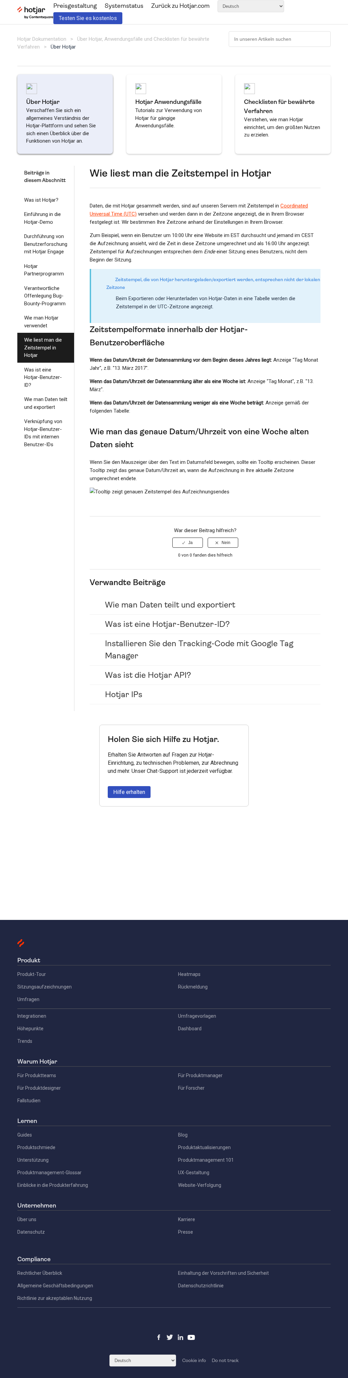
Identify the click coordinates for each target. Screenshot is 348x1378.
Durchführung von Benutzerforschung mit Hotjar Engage (45, 244)
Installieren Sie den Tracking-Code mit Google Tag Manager (199, 649)
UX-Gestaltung (193, 1172)
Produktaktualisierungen (204, 1147)
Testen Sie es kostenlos (88, 18)
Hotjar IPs (123, 694)
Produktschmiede (36, 1147)
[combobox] (280, 39)
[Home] (35, 17)
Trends (24, 1041)
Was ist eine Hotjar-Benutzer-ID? (43, 377)
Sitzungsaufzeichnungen (44, 987)
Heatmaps (189, 974)
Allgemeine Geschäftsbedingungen (55, 1285)
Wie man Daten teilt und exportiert (45, 403)
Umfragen (28, 999)
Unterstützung (33, 1160)
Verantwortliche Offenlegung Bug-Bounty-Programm (45, 296)
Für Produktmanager (200, 1075)
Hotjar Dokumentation (41, 39)
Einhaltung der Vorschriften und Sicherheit (223, 1273)
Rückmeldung (193, 987)
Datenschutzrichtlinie (201, 1285)
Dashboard (190, 1028)
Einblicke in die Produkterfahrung (52, 1185)
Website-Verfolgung (199, 1185)
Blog (183, 1135)
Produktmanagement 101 (206, 1160)
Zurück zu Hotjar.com (180, 5)
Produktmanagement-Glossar (49, 1172)
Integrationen (31, 1016)
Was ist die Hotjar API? (148, 675)
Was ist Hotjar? (41, 200)
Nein (226, 542)
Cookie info (194, 1360)
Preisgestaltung (75, 5)
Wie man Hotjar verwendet (41, 322)
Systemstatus (124, 5)
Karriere (186, 1219)
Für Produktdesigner (39, 1088)
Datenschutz (31, 1232)
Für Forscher (191, 1088)
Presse (185, 1232)
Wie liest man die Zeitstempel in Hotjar (43, 347)
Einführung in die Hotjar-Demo (42, 218)
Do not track (225, 1360)
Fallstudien (28, 1100)
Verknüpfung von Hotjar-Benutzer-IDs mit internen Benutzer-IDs (43, 433)
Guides (24, 1135)
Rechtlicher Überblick (39, 1273)
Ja (190, 542)
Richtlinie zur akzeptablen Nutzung (54, 1298)
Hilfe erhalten (129, 792)
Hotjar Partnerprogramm (44, 270)
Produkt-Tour (31, 974)
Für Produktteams (36, 1075)
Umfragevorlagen (197, 1016)
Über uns (26, 1219)
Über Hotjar (63, 47)
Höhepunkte (30, 1028)
